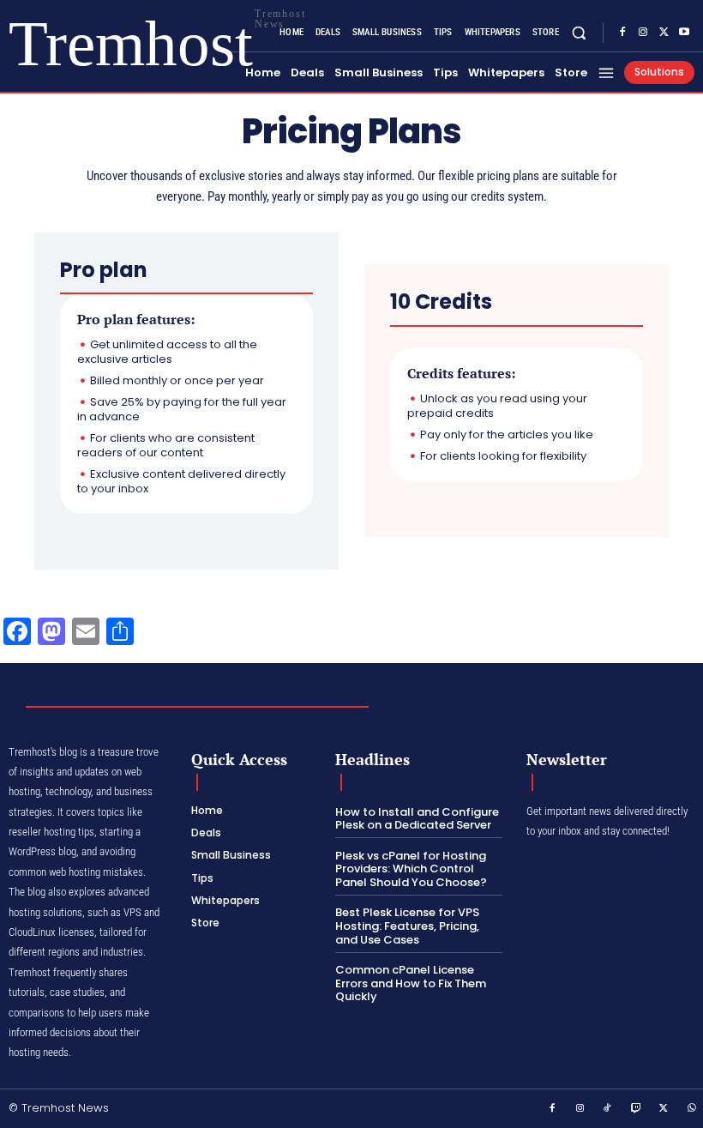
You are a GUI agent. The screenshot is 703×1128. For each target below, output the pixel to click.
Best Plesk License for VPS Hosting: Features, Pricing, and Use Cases (407, 925)
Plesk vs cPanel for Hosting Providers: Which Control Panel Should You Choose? (411, 869)
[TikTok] (608, 1109)
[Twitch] (636, 1109)
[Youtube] (684, 32)
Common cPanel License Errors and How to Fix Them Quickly (410, 983)
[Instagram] (643, 32)
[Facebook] (622, 32)
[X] (663, 32)
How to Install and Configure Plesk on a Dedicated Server (417, 819)
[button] (579, 32)
